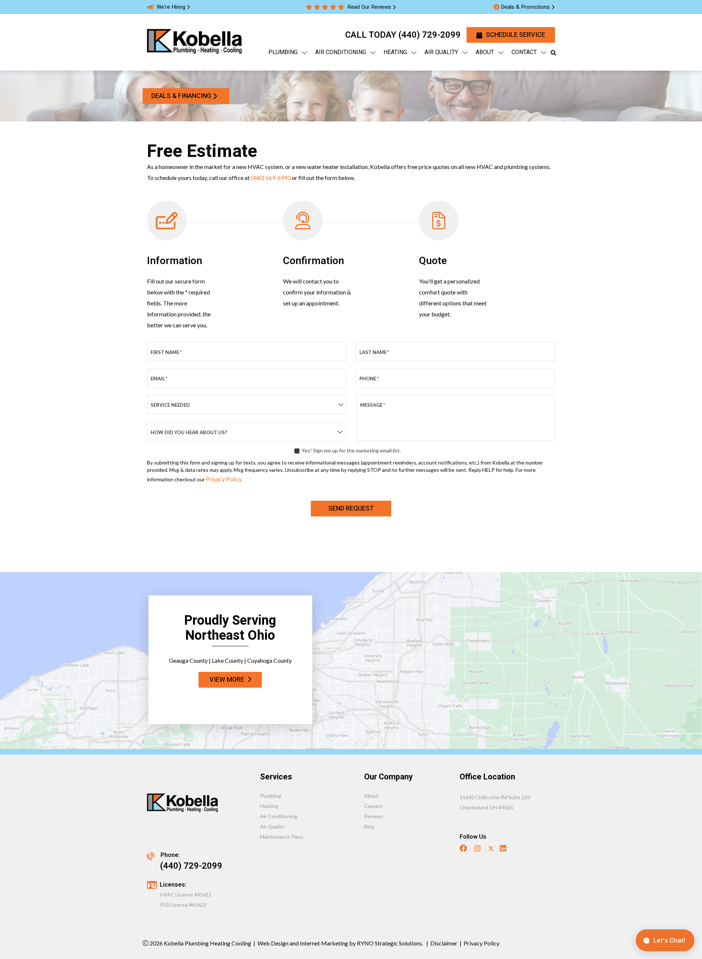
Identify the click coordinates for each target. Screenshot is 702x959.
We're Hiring (170, 7)
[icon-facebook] (464, 849)
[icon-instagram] (478, 849)
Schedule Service (515, 35)
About (371, 796)
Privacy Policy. (224, 478)
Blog (369, 826)
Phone (369, 378)
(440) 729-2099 (430, 35)
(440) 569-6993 (271, 177)
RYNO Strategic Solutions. (389, 943)
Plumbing (270, 796)
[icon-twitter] (491, 849)
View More (227, 680)
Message (372, 405)
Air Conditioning (278, 816)
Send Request (351, 509)
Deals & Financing (181, 96)
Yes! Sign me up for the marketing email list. (351, 450)
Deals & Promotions (525, 7)
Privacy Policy (481, 943)
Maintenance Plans (281, 837)
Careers (373, 806)
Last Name (374, 352)
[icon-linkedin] (504, 849)
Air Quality (272, 826)
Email (159, 378)
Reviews (374, 816)
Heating (269, 806)
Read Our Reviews (369, 7)
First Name (166, 352)
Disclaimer (443, 943)
